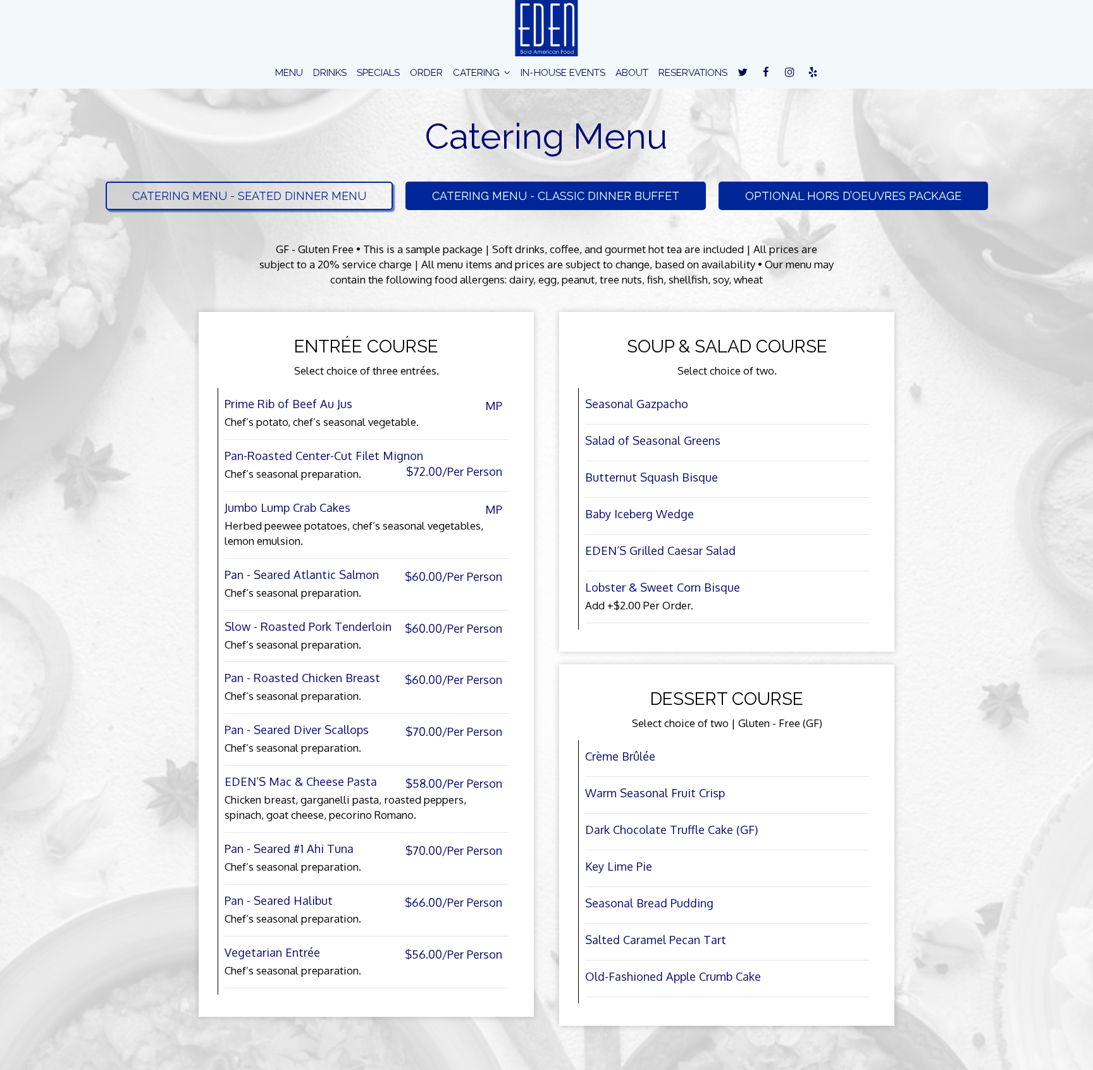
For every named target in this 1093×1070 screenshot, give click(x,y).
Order (426, 72)
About (631, 72)
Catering (477, 72)
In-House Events (563, 72)
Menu (289, 72)
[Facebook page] (766, 72)
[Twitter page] (742, 72)
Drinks (330, 72)
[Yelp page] (813, 72)
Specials (378, 72)
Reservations (692, 72)
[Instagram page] (789, 72)
